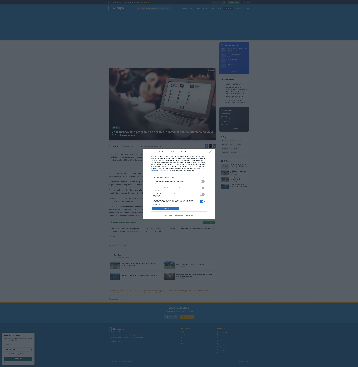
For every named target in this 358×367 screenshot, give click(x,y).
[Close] (211, 152)
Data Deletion (168, 215)
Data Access (179, 215)
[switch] (202, 181)
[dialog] (179, 183)
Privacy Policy (190, 215)
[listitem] (179, 177)
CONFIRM (165, 208)
